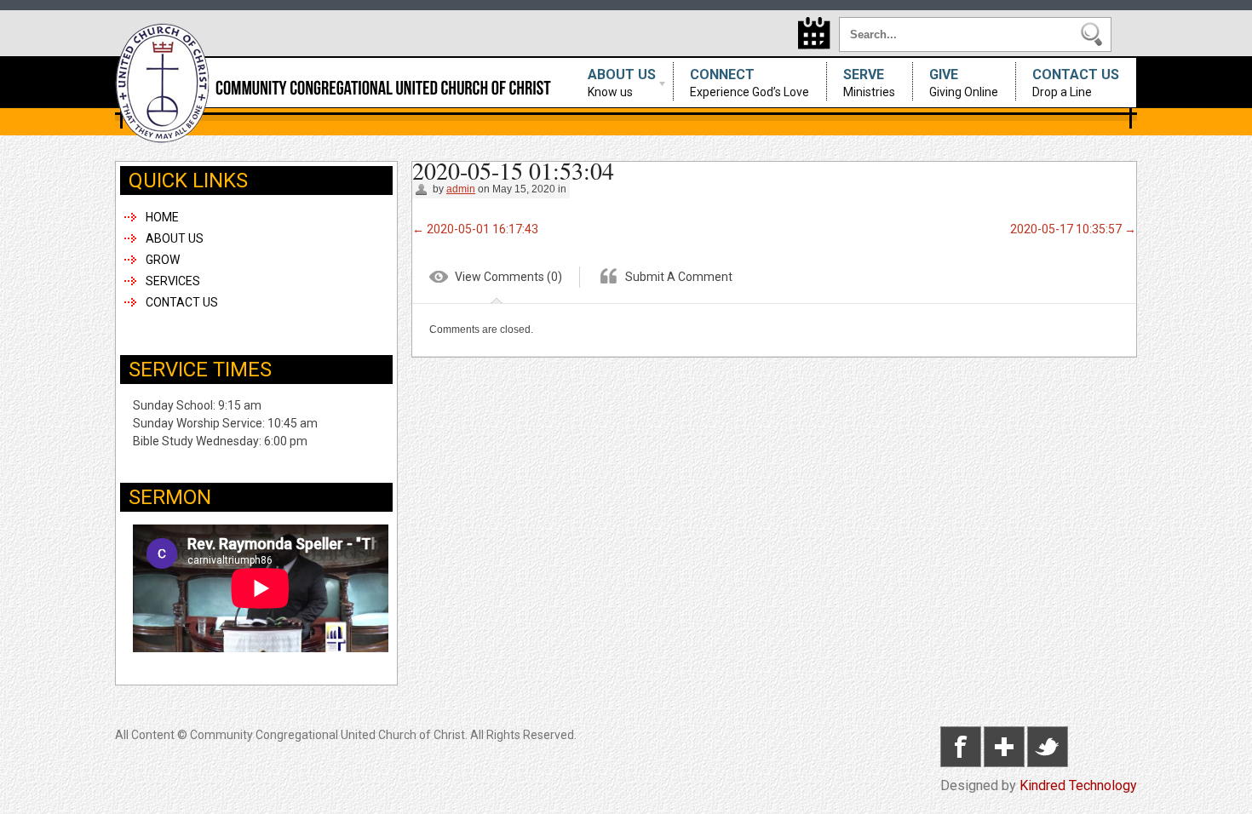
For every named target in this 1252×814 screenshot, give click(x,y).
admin (460, 189)
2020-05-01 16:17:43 (475, 229)
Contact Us (1075, 82)
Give (963, 82)
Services (173, 281)
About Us (613, 82)
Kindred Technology (1078, 785)
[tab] (496, 279)
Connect (749, 82)
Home (162, 217)
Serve (869, 82)
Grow (163, 260)
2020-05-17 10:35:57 (1073, 229)
